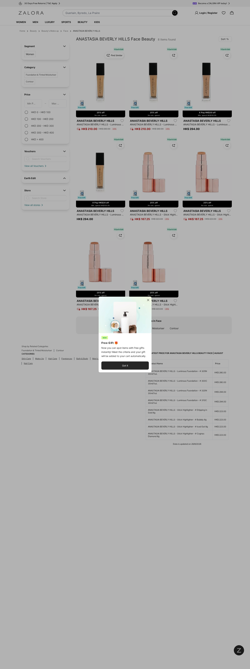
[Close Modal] (148, 300)
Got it (125, 365)
